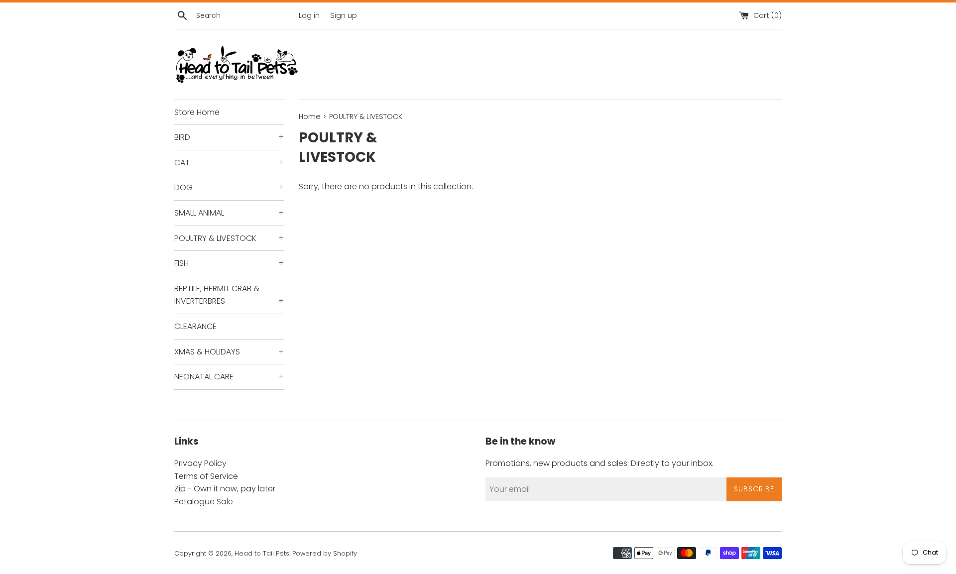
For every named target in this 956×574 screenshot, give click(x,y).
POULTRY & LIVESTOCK (229, 238)
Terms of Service (206, 476)
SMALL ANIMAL (229, 213)
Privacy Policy (200, 463)
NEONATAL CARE (229, 376)
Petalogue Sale (203, 501)
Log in (309, 15)
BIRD (229, 137)
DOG (229, 187)
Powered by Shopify (324, 553)
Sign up (343, 15)
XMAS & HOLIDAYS (229, 351)
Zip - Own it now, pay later (224, 488)
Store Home (197, 112)
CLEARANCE (195, 326)
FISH (229, 263)
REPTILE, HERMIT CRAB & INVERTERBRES (229, 295)
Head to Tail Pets (262, 553)
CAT (229, 162)
